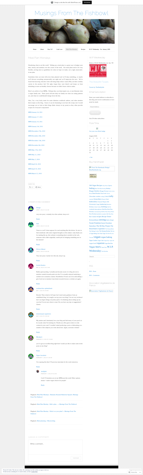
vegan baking (106, 237)
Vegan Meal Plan (109, 243)
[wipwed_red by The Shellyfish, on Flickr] (98, 77)
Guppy (98, 204)
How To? (50, 49)
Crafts (106, 196)
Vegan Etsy (106, 240)
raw (107, 214)
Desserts (104, 199)
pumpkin (104, 214)
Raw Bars (111, 214)
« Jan (90, 157)
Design (38, 207)
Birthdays (108, 188)
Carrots (108, 193)
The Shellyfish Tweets (99, 82)
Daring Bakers (98, 199)
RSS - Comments (94, 275)
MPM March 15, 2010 (35, 173)
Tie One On (108, 233)
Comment (76, 458)
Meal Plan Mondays (71, 49)
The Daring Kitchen (104, 231)
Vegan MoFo (95, 247)
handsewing (103, 204)
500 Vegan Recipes (95, 185)
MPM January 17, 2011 (35, 117)
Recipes (83, 49)
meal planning (98, 211)
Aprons (110, 185)
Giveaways (92, 204)
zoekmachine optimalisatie (44, 288)
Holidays (91, 207)
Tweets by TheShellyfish (96, 87)
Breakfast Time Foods (101, 193)
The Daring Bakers (109, 228)
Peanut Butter (111, 211)
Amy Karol (105, 185)
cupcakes (91, 199)
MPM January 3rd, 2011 (35, 126)
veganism (100, 243)
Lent (108, 207)
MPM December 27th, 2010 (36, 131)
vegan (97, 236)
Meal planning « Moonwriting (46, 421)
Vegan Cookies (93, 240)
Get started (87, 2)
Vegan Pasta (104, 247)
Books (90, 193)
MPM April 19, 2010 (34, 169)
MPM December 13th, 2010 (36, 140)
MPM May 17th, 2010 (35, 150)
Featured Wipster (102, 201)
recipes (99, 216)
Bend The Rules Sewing (100, 188)
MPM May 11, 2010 (34, 154)
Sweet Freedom (95, 223)
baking (92, 188)
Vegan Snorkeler (41, 355)
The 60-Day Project (103, 226)
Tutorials (91, 237)
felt (108, 201)
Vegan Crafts (101, 240)
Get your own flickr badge (97, 131)
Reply (38, 219)
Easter (107, 199)
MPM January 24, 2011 (35, 112)
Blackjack (39, 337)
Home (34, 49)
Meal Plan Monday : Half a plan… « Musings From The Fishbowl (57, 404)
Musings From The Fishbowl (71, 13)
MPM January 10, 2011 (35, 121)
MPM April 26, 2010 (34, 164)
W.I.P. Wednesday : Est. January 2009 (99, 49)
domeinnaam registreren (43, 314)
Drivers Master (41, 249)
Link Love (59, 49)
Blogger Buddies (94, 191)
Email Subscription (97, 92)
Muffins (103, 211)
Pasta (106, 211)
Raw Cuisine (92, 216)
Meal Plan (104, 209)
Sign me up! (95, 112)
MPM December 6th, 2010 (36, 145)
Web (37, 223)
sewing (102, 219)
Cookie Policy (34, 471)
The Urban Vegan (101, 233)
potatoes (99, 214)
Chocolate (92, 196)
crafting (102, 196)
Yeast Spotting (104, 251)
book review (112, 191)
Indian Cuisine (97, 206)
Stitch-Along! (110, 220)
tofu (113, 233)
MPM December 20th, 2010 (36, 136)
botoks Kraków (40, 265)
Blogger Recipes (104, 191)
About (42, 49)
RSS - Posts (92, 271)
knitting (104, 207)
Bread (94, 193)
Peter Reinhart (93, 214)
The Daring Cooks (94, 231)
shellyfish (44, 371)
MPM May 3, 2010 (34, 159)
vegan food (92, 243)
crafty (110, 196)
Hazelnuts (109, 204)
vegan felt (112, 240)
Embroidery (93, 202)
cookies (98, 196)
